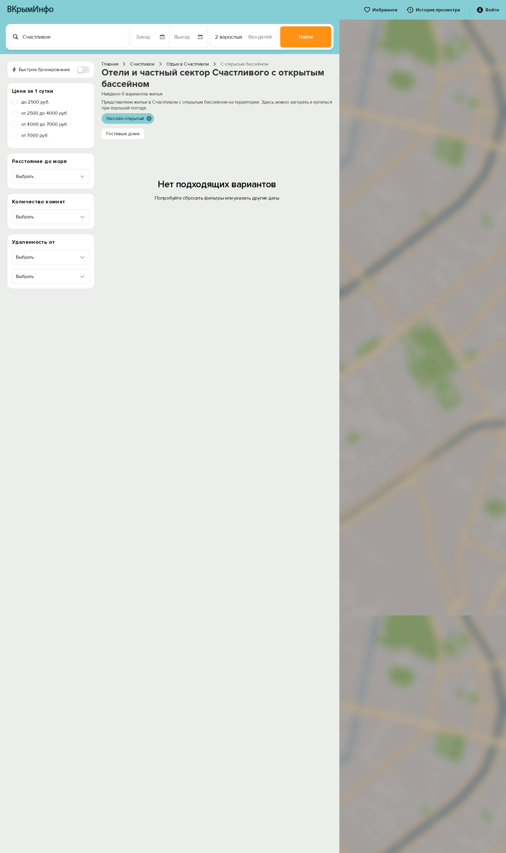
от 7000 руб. (35, 135)
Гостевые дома (122, 134)
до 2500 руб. (35, 102)
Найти (306, 37)
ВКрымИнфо (30, 9)
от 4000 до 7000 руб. (44, 124)
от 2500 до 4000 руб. (44, 113)
